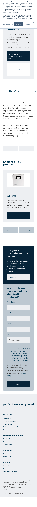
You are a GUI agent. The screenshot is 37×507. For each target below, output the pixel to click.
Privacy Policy (7, 493)
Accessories (7, 445)
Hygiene (6, 442)
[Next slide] (26, 148)
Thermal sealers (8, 424)
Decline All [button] (29, 24)
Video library (7, 466)
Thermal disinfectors (10, 421)
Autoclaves (7, 418)
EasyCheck (7, 457)
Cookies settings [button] (8, 24)
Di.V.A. (5, 454)
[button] (10, 230)
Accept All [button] (18, 24)
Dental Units (7, 439)
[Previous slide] (10, 148)
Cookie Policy (19, 493)
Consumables (8, 430)
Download (7, 469)
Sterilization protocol (10, 472)
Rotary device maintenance (13, 427)
